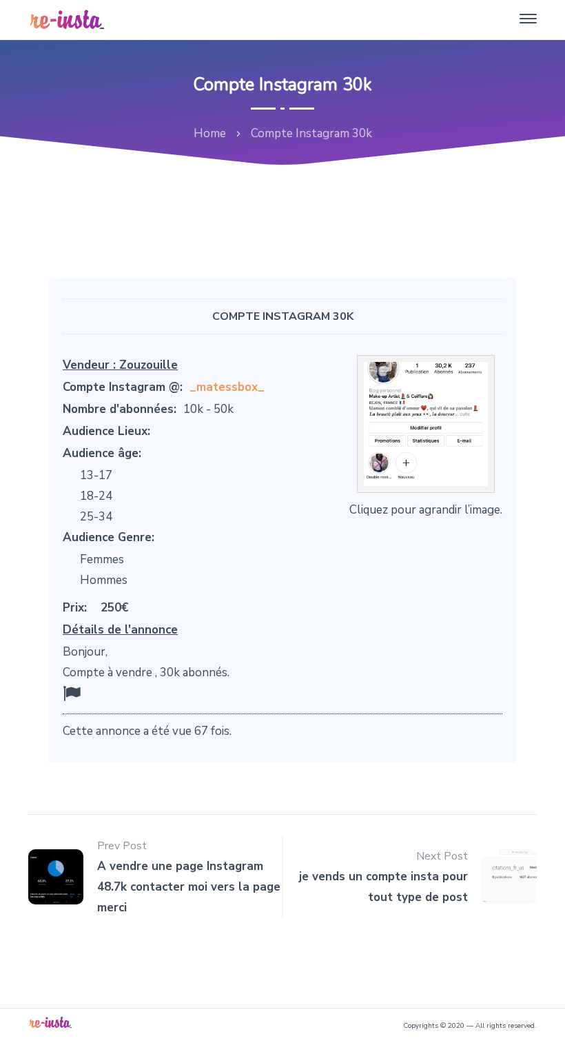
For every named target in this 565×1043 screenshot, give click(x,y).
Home (210, 133)
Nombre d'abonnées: (119, 409)
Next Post (442, 856)
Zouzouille (148, 365)
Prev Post (122, 845)
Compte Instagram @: (123, 387)
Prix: (75, 608)
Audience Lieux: (106, 431)
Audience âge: (102, 453)
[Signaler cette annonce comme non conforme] (72, 694)
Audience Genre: (108, 537)
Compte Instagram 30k (282, 316)
